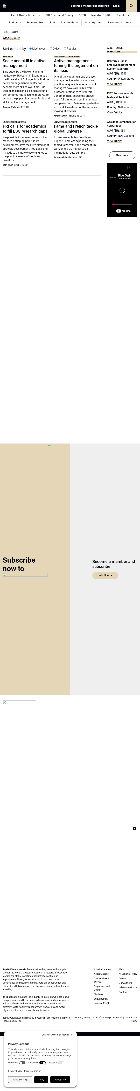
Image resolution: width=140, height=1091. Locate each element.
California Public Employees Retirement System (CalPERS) (121, 64)
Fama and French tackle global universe (76, 129)
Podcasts (15, 22)
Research (8, 56)
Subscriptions (93, 22)
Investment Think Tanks (67, 56)
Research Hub (35, 22)
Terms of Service (100, 1017)
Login (116, 5)
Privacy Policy (82, 1017)
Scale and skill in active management (24, 63)
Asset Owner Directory (25, 15)
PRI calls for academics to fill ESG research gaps (25, 129)
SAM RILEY (8, 165)
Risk (52, 22)
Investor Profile (101, 15)
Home (5, 32)
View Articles (114, 84)
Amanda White (9, 107)
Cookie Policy (117, 1017)
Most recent (39, 48)
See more (122, 155)
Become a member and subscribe (90, 5)
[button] (131, 6)
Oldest (56, 48)
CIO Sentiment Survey (59, 15)
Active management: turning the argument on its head (76, 65)
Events (121, 15)
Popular (71, 48)
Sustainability (70, 22)
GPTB (82, 15)
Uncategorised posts (14, 122)
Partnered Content (119, 22)
